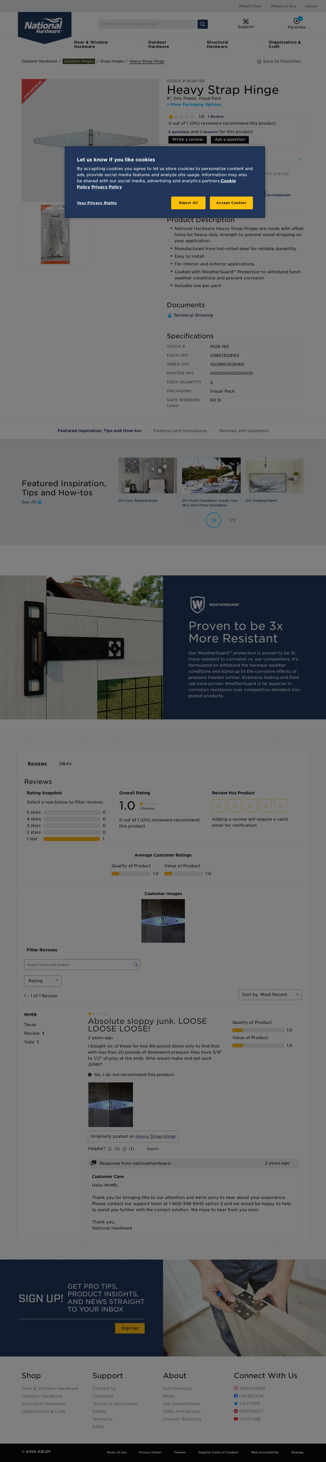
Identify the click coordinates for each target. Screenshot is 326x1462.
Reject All (188, 203)
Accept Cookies (231, 203)
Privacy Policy (106, 187)
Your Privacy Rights (97, 203)
